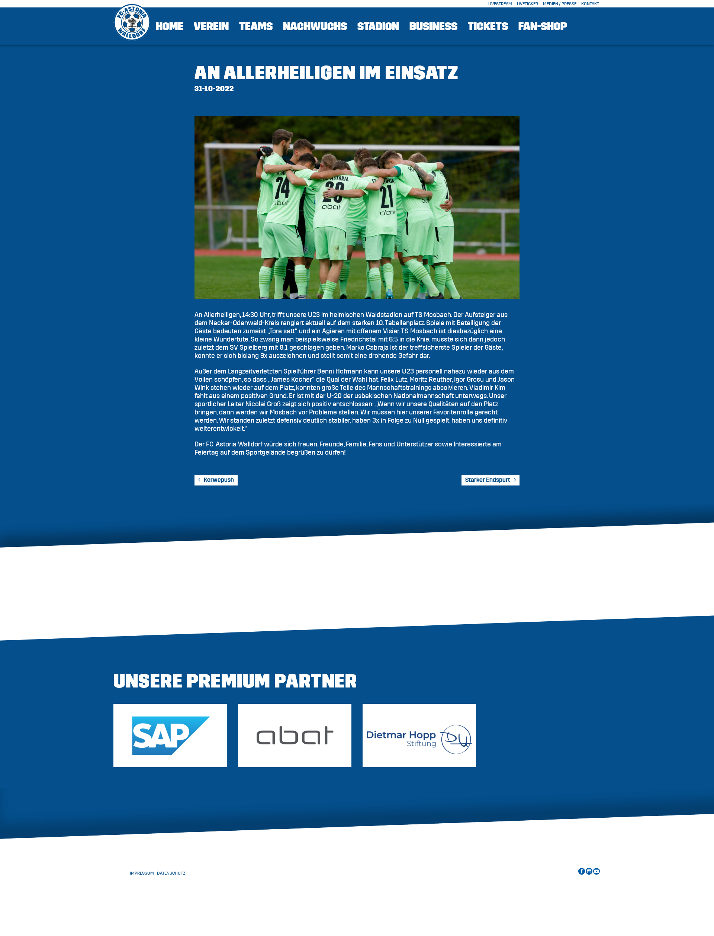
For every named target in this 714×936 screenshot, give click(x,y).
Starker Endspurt (487, 480)
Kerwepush (219, 480)
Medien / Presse (559, 3)
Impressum (142, 873)
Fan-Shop (542, 26)
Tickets (488, 26)
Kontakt (590, 3)
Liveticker (527, 3)
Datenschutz (171, 873)
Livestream (500, 3)
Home (169, 26)
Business (433, 26)
